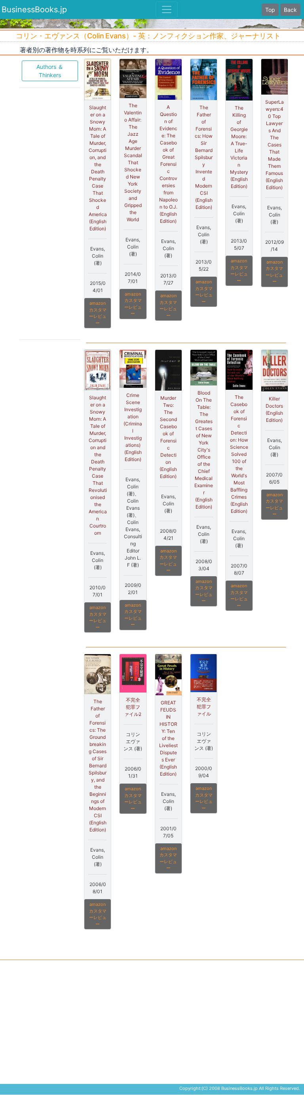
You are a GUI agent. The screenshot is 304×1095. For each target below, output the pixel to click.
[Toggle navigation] (167, 9)
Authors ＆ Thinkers (49, 70)
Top (270, 9)
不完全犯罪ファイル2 (132, 707)
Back (290, 9)
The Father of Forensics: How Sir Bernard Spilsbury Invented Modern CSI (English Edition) (204, 157)
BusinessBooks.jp (34, 9)
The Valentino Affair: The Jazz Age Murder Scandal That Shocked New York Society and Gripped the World (133, 162)
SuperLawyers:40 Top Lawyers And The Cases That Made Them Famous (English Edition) (274, 144)
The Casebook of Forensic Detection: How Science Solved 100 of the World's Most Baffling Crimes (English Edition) (239, 454)
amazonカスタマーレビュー (97, 313)
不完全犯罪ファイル (204, 706)
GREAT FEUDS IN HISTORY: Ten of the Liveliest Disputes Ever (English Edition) (168, 738)
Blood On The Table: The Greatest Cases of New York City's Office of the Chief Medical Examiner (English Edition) (203, 450)
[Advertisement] (50, 213)
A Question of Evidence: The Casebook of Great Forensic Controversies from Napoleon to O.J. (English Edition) (168, 164)
